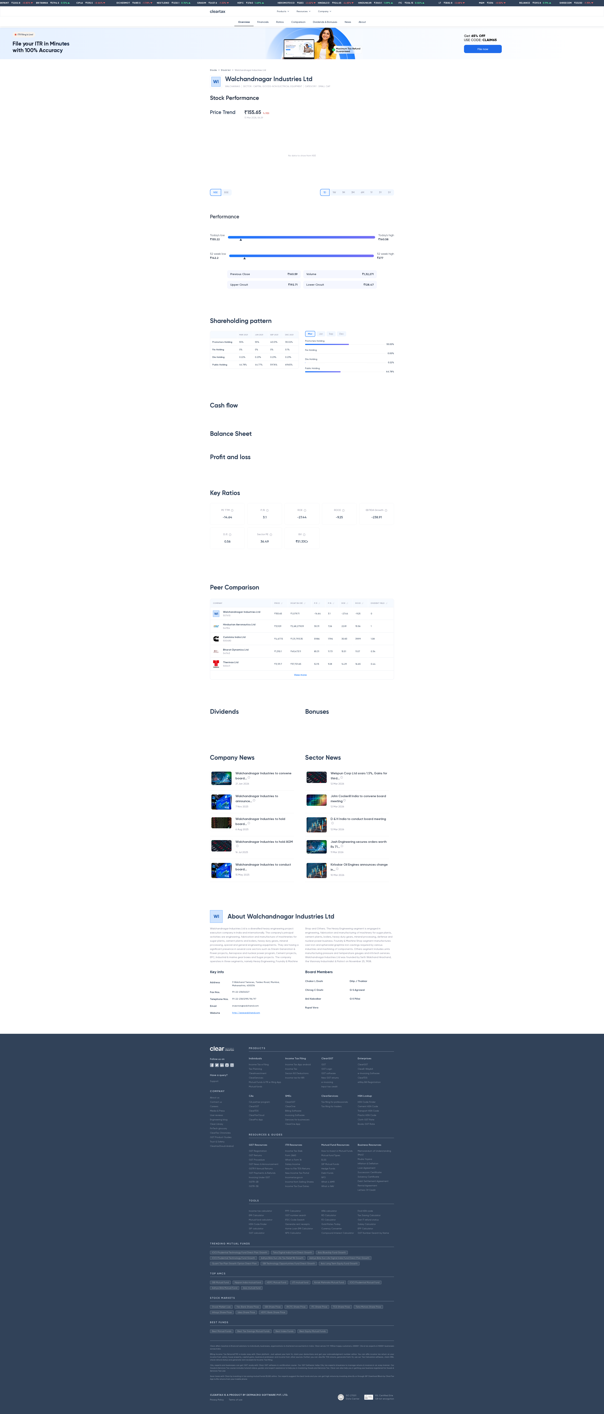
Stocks (213, 70)
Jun (321, 334)
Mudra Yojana (365, 1159)
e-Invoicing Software (369, 1073)
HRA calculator (329, 1211)
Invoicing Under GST (259, 1177)
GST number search (295, 1215)
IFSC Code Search (295, 1219)
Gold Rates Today (330, 1224)
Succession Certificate (370, 1172)
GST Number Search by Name (373, 1233)
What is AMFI (328, 1182)
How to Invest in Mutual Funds (337, 1151)
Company (323, 11)
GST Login (326, 1069)
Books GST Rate (366, 1124)
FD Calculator (328, 1219)
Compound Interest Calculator (337, 1233)
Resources (302, 11)
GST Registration (258, 1151)
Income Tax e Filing (259, 1064)
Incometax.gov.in (294, 1177)
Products (281, 11)
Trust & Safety (217, 1141)
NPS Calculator (293, 1233)
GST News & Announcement (263, 1164)
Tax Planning (255, 1069)
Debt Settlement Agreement (373, 1181)
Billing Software (293, 1111)
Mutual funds (255, 1086)
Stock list (226, 70)
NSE (215, 192)
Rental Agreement (367, 1185)
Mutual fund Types (330, 1155)
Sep (331, 334)
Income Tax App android (298, 1064)
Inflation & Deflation (368, 1163)
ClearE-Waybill (365, 1069)
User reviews (216, 1115)
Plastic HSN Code (367, 1115)
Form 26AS (290, 1155)
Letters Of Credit (367, 1190)
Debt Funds (327, 1173)
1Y (371, 192)
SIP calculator (256, 1228)
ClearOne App (292, 1124)
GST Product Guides (221, 1137)
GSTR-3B (253, 1186)
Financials (263, 21)
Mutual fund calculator (260, 1219)
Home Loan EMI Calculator (299, 1228)
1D (325, 192)
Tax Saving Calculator (369, 1215)
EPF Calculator (365, 1228)
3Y (380, 192)
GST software (328, 1073)
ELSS (323, 1159)
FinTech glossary (218, 1128)
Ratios (280, 21)
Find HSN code (365, 1211)
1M (343, 192)
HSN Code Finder (366, 1102)
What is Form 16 (293, 1159)
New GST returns (330, 1077)
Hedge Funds (328, 1168)
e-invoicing (327, 1082)
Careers (214, 1106)
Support (214, 1081)
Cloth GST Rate (366, 1119)
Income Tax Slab (293, 1151)
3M (353, 192)
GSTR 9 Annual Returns (261, 1168)
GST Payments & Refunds (262, 1173)
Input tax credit (329, 1086)
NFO (323, 1177)
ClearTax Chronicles (220, 1133)
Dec (341, 334)
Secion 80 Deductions (297, 1073)
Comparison (298, 21)
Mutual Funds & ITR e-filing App (265, 1082)
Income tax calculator (260, 1211)
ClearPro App (256, 1119)
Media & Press (217, 1111)
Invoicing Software (295, 1115)
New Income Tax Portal (297, 1173)
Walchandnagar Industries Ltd (250, 70)
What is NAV (327, 1186)
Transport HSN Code (368, 1111)
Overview (244, 21)
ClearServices (256, 1077)
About (362, 21)
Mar (310, 334)
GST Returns (255, 1155)
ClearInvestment (257, 1073)
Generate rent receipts (297, 1224)
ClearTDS (362, 1077)
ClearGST (363, 1064)
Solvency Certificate (368, 1176)
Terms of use (235, 1399)
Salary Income (292, 1164)
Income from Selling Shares (299, 1182)
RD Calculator (328, 1215)
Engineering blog (218, 1119)
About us (214, 1097)
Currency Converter (331, 1228)
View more (300, 674)
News (348, 21)
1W (334, 192)
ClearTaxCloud (256, 1115)
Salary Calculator (367, 1224)
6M (362, 192)
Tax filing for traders (331, 1106)
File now (483, 49)
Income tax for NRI (294, 1077)
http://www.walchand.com (246, 1012)
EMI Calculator (256, 1215)
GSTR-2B (253, 1182)
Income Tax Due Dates (297, 1186)
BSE (226, 192)
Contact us (216, 1102)
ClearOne (290, 1106)
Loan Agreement (366, 1168)
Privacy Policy (217, 1399)
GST (323, 1064)
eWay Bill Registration (369, 1082)
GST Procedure (257, 1159)
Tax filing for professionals (334, 1102)
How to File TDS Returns (297, 1168)
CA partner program (259, 1102)
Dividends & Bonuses (325, 21)
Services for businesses (297, 1119)
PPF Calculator (293, 1211)
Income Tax (291, 1069)
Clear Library (216, 1124)
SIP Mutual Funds (330, 1164)
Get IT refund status (368, 1219)
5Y (389, 192)
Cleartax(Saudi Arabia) (222, 1146)
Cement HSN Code (368, 1106)
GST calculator (256, 1233)
